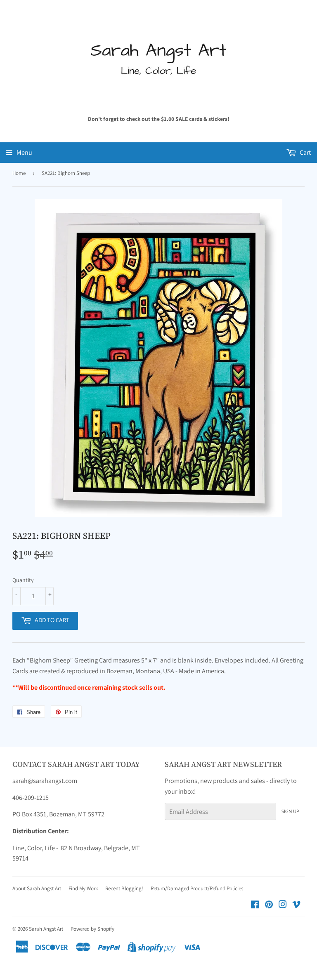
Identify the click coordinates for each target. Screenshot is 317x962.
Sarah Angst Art (46, 928)
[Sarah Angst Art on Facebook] (255, 905)
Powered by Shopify (92, 928)
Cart (304, 152)
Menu (24, 152)
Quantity (22, 580)
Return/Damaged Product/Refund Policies (197, 888)
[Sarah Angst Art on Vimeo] (296, 905)
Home (19, 173)
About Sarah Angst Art (36, 888)
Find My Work (83, 888)
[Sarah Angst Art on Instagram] (283, 905)
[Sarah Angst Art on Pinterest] (269, 905)
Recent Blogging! (124, 888)
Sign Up (290, 812)
